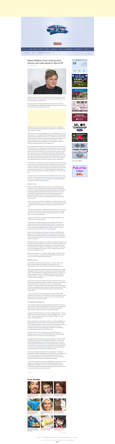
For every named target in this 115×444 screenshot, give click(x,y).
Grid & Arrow (70, 440)
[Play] (73, 140)
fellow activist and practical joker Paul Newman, (52, 151)
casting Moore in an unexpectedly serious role (39, 345)
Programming (68, 49)
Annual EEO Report (54, 437)
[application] (79, 137)
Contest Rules (46, 437)
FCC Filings (74, 437)
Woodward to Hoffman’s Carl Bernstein (44, 326)
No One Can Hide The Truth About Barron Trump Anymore (46, 395)
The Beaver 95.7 (78, 49)
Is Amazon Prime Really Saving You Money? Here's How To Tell (33, 430)
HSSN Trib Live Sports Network (65, 437)
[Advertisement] (36, 8)
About (60, 49)
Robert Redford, (33, 103)
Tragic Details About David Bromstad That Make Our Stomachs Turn (33, 395)
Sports (40, 49)
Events (47, 49)
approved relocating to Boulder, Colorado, (47, 234)
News (34, 49)
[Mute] (84, 140)
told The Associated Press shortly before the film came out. (51, 177)
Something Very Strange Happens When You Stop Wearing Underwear (33, 412)
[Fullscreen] (85, 140)
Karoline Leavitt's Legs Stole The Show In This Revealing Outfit (47, 412)
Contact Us (53, 49)
